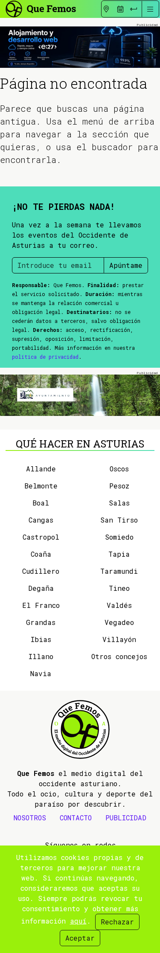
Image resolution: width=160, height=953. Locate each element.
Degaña (41, 588)
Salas (119, 502)
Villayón (119, 639)
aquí (78, 920)
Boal (40, 502)
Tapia (119, 553)
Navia (40, 673)
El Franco (41, 605)
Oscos (119, 468)
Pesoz (119, 485)
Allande (41, 468)
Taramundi (119, 571)
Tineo (119, 588)
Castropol (41, 536)
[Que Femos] (40, 7)
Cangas (41, 519)
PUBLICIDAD (125, 817)
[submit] (133, 9)
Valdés (119, 605)
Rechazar (117, 921)
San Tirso (119, 519)
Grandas (40, 622)
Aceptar (80, 937)
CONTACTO (76, 817)
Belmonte (41, 485)
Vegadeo (119, 622)
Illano (41, 656)
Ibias (41, 639)
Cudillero (40, 571)
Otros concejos (119, 656)
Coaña (41, 553)
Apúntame (126, 265)
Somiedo (119, 536)
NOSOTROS (30, 817)
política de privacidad (45, 356)
